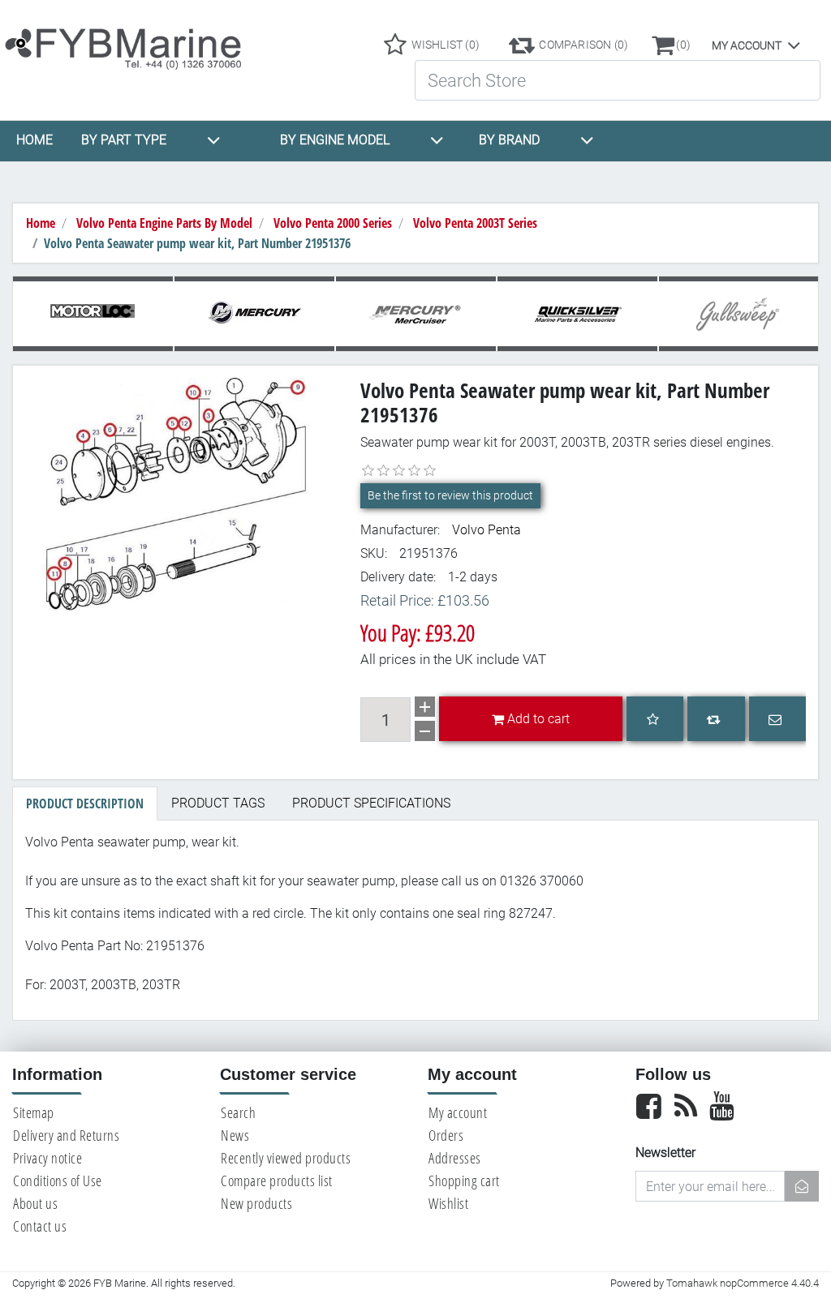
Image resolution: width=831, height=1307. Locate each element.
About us (35, 1203)
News (235, 1135)
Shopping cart (464, 1180)
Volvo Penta (486, 530)
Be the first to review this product (450, 495)
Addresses (454, 1158)
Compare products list (277, 1180)
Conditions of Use (57, 1180)
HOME (34, 140)
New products (256, 1203)
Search (238, 1112)
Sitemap (33, 1112)
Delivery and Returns (66, 1135)
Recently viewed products (286, 1158)
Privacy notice (47, 1158)
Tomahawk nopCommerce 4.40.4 (742, 1283)
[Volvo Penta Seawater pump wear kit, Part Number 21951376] (180, 493)
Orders (445, 1135)
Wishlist (448, 1203)
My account (746, 45)
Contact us (40, 1226)
